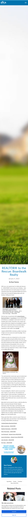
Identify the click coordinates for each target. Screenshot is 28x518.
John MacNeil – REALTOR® (7, 440)
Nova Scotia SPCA (14, 483)
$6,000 (17, 328)
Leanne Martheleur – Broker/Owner (9, 437)
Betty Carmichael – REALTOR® (8, 426)
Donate (14, 481)
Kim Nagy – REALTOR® (6, 442)
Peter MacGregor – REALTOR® (8, 431)
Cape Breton (13, 318)
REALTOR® (20, 437)
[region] (14, 509)
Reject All (14, 515)
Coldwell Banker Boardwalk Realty (9, 423)
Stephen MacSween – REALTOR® (9, 429)
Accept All (14, 511)
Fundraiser (20, 481)
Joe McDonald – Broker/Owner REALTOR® (11, 434)
